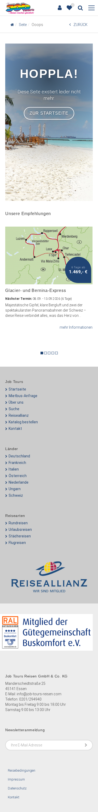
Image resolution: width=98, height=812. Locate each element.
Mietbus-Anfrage (23, 396)
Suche (14, 409)
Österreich (18, 476)
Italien (14, 469)
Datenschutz (17, 788)
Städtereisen (20, 536)
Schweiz (16, 495)
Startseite (17, 389)
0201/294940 (30, 699)
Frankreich (17, 463)
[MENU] (91, 8)
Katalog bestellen (23, 422)
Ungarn (15, 489)
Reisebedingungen (21, 770)
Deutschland (19, 456)
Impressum (16, 779)
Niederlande (18, 482)
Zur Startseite (49, 113)
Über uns (16, 402)
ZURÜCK (80, 25)
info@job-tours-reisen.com (39, 694)
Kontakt (15, 428)
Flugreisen (17, 543)
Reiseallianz (19, 415)
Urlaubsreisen (20, 529)
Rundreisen (18, 523)
